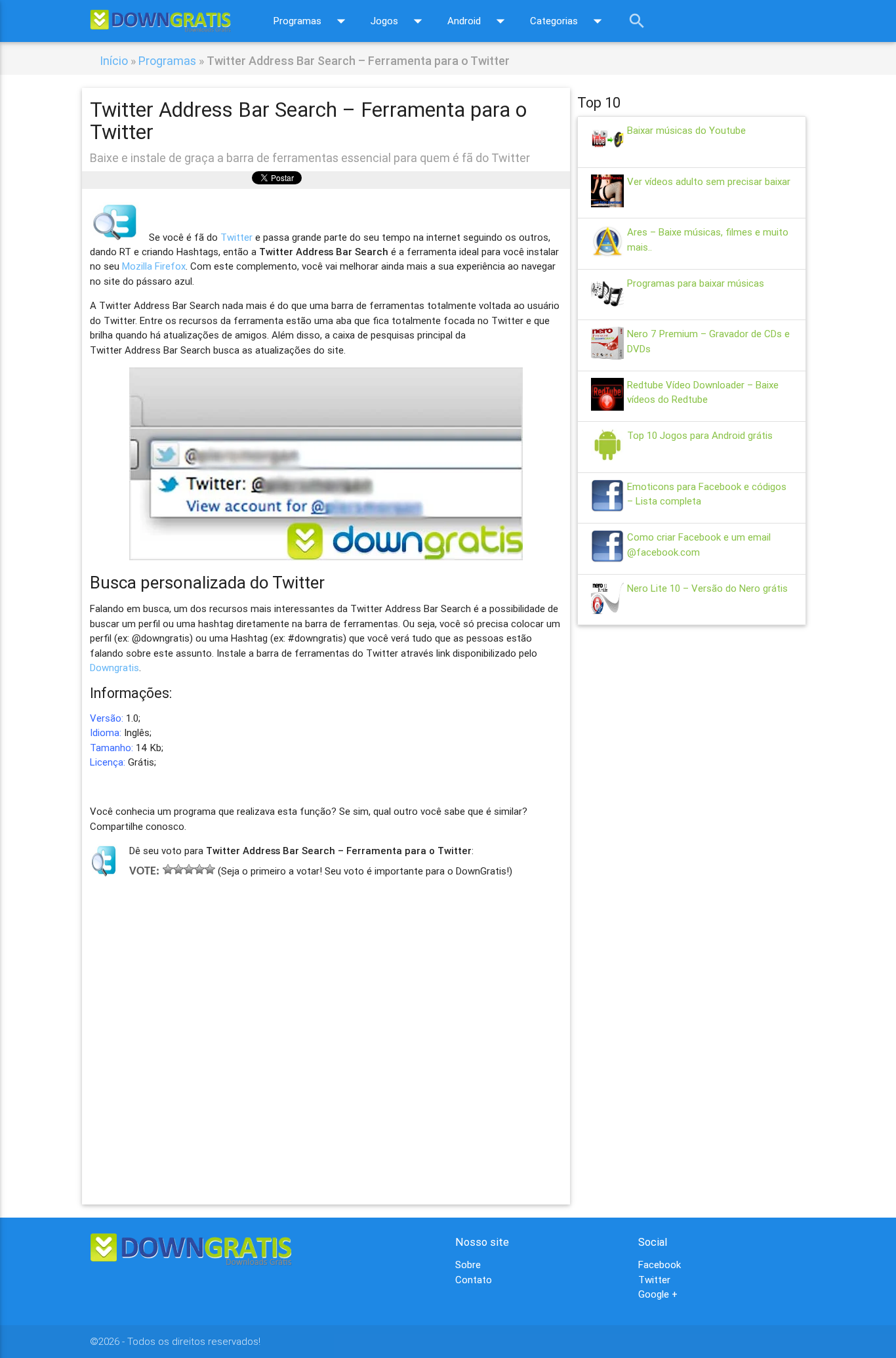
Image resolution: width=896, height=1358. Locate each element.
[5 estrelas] (210, 869)
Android (478, 21)
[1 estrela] (168, 869)
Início (114, 60)
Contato (473, 1279)
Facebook (659, 1264)
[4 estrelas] (199, 869)
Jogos (399, 21)
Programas (312, 21)
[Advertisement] (326, 1022)
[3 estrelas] (189, 869)
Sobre (468, 1264)
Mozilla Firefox (154, 266)
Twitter (236, 236)
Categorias (568, 21)
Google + (658, 1294)
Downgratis (114, 667)
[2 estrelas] (178, 869)
